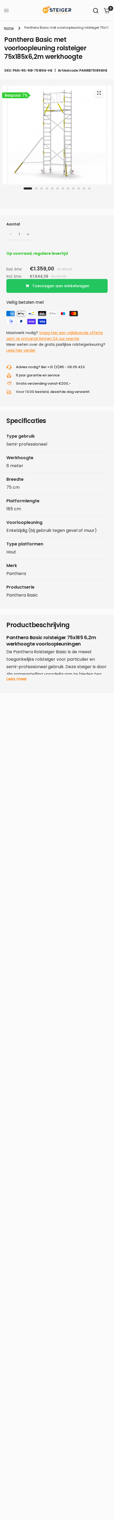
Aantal (13, 224)
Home (9, 28)
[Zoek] (95, 10)
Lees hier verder (21, 350)
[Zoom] (99, 93)
